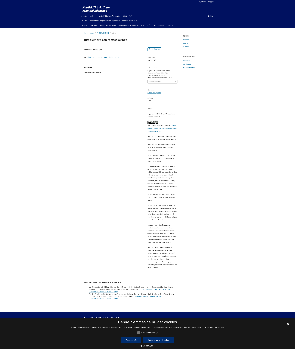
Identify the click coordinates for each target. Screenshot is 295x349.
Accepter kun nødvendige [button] (158, 340)
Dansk (185, 43)
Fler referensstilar (155, 82)
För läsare (186, 61)
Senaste (84, 16)
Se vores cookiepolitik (215, 327)
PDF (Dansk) (155, 49)
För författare (187, 64)
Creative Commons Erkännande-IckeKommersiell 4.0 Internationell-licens (162, 128)
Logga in (211, 2)
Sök (211, 16)
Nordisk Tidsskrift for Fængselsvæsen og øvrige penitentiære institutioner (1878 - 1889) (116, 25)
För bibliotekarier (189, 67)
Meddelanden (159, 25)
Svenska (186, 47)
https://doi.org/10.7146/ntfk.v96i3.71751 (103, 57)
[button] (147, 346)
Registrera (202, 2)
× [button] (288, 325)
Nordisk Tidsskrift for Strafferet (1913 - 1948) (115, 16)
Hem (85, 33)
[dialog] (147, 333)
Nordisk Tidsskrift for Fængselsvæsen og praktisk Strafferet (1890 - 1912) (110, 21)
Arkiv (92, 16)
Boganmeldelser (146, 289)
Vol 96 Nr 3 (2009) (103, 33)
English (186, 40)
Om (169, 25)
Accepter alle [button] (131, 340)
